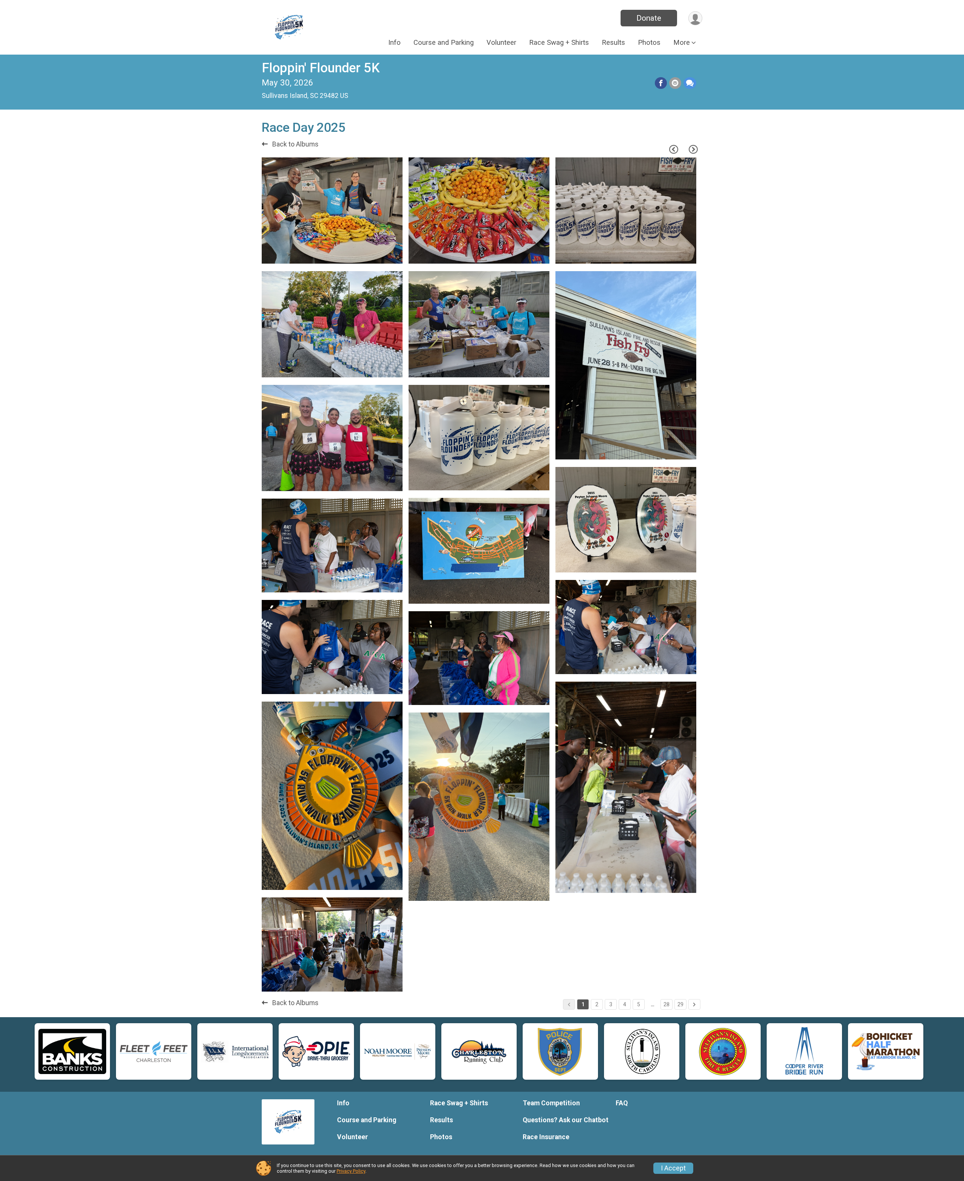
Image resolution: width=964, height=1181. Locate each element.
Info (394, 42)
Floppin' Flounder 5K (321, 68)
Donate (648, 18)
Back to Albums (295, 144)
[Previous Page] (674, 149)
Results (613, 42)
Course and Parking (443, 42)
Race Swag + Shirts (559, 42)
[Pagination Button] (694, 1004)
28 (667, 1004)
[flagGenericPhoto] (375, 254)
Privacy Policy (351, 1171)
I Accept (673, 1168)
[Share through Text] (689, 83)
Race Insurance (546, 1137)
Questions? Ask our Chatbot (566, 1120)
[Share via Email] (675, 83)
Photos (649, 42)
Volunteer (501, 42)
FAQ (622, 1103)
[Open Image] (332, 210)
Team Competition (551, 1103)
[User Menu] (695, 18)
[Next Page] (693, 149)
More (681, 42)
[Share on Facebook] (661, 83)
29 (680, 1004)
